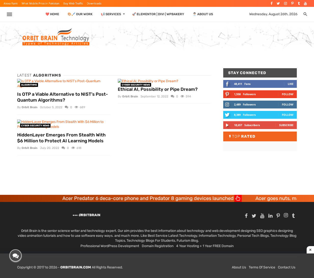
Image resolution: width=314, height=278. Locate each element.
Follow (287, 94)
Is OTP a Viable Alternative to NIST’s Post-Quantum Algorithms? (62, 97)
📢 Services (111, 14)
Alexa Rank (11, 3)
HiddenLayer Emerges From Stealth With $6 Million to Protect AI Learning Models (61, 138)
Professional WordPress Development (109, 246)
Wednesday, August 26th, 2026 (273, 14)
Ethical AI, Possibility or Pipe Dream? (157, 89)
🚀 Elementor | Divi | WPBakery (158, 14)
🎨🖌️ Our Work (79, 14)
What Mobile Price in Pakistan (40, 3)
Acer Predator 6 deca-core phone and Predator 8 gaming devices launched (137, 198)
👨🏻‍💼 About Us (203, 14)
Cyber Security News (136, 84)
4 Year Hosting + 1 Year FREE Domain (205, 246)
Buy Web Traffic (73, 3)
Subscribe (286, 125)
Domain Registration (157, 246)
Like (290, 84)
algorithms (29, 84)
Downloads (94, 3)
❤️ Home (52, 14)
